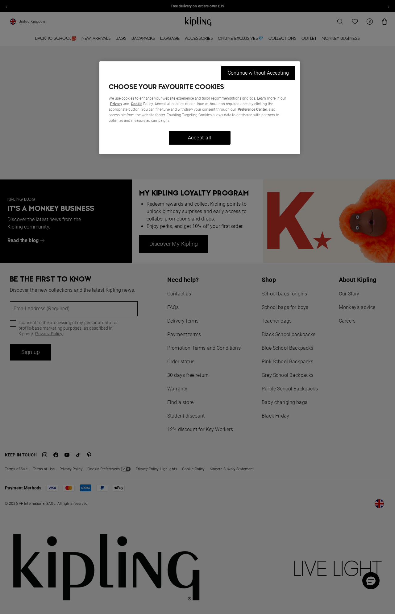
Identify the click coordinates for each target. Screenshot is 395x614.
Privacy (116, 104)
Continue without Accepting (258, 73)
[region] (199, 107)
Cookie (136, 104)
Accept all (200, 138)
